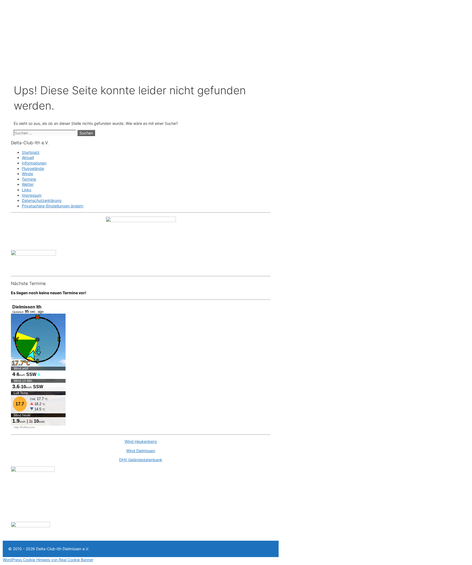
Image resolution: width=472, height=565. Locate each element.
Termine (29, 179)
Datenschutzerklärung (41, 200)
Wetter (28, 184)
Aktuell (28, 157)
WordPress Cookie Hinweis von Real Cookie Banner (48, 559)
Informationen (34, 163)
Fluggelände (33, 168)
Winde (27, 173)
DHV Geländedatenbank (140, 459)
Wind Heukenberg (141, 441)
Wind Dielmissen (140, 450)
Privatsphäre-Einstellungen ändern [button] (52, 206)
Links (26, 189)
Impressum (32, 195)
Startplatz (31, 152)
